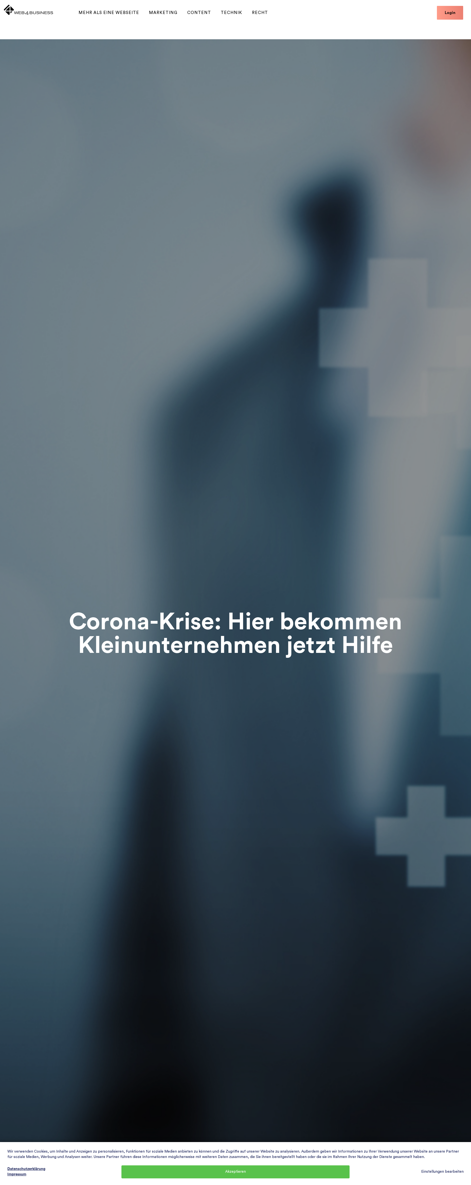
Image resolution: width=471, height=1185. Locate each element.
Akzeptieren (235, 1171)
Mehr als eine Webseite (108, 13)
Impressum (16, 1174)
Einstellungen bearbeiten (442, 1171)
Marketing (163, 13)
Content (199, 13)
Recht (260, 13)
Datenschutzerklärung (26, 1169)
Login (450, 13)
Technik (231, 13)
